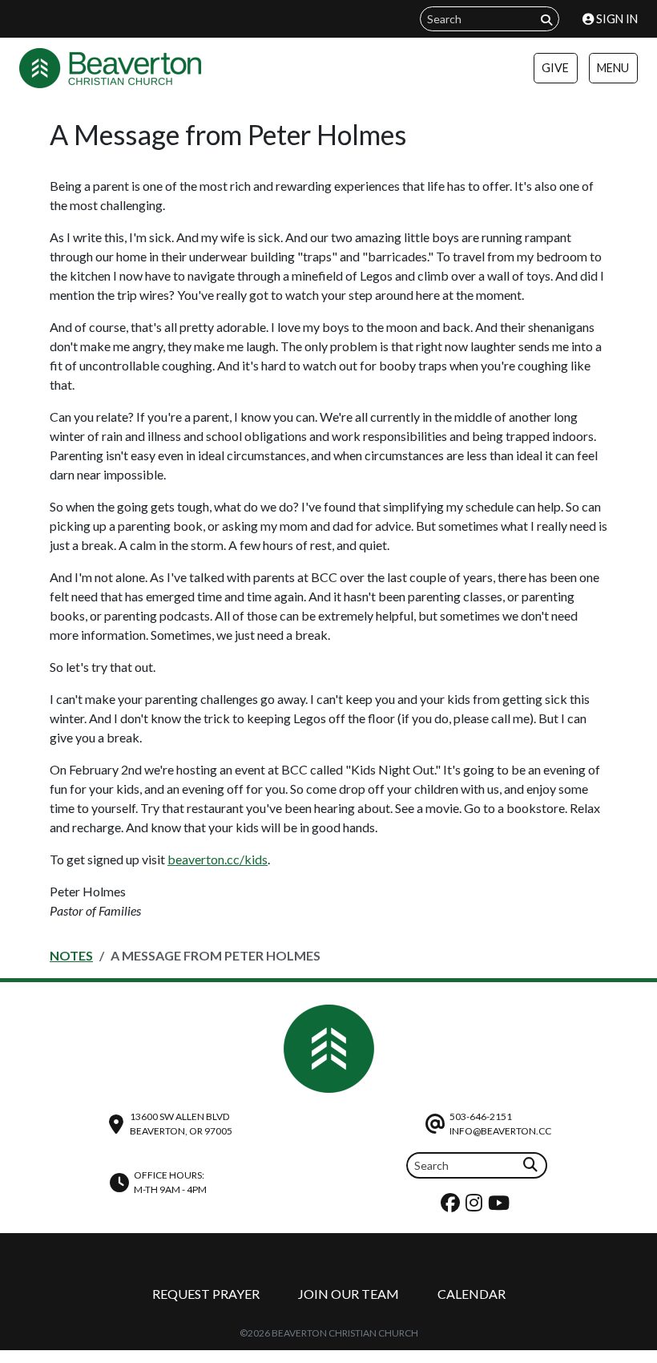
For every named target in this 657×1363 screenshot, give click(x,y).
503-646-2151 (480, 1116)
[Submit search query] (546, 19)
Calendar (471, 1293)
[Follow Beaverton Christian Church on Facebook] (452, 1206)
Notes (71, 955)
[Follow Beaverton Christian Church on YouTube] (501, 1206)
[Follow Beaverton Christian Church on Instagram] (476, 1206)
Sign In (616, 19)
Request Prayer (206, 1293)
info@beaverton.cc (500, 1131)
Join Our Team (348, 1293)
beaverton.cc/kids (217, 859)
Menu (613, 68)
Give (555, 68)
